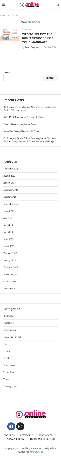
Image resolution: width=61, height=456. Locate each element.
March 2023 (8, 246)
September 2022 (10, 288)
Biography (8, 316)
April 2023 (8, 239)
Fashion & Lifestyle (12, 337)
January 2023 (9, 260)
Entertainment (9, 330)
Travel (6, 379)
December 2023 (10, 190)
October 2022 (9, 281)
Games (6, 351)
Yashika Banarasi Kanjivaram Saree (19, 124)
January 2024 (9, 183)
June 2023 (8, 225)
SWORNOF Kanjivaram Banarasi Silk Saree (23, 117)
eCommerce (8, 323)
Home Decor (9, 365)
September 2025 (10, 169)
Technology (8, 372)
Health (6, 358)
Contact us (26, 435)
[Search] (57, 5)
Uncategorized (10, 386)
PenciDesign (37, 452)
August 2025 (9, 176)
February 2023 (10, 253)
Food (5, 344)
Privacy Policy (15, 439)
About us (9, 435)
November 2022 (10, 274)
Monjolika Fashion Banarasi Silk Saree (21, 131)
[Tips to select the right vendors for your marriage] (10, 34)
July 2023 (7, 218)
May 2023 (8, 232)
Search (6, 72)
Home (2, 15)
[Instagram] (20, 426)
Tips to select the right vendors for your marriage (38, 38)
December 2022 (10, 267)
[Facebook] (11, 426)
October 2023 (9, 197)
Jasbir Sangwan (32, 47)
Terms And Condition (42, 439)
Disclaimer (45, 435)
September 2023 (10, 204)
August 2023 (9, 211)
